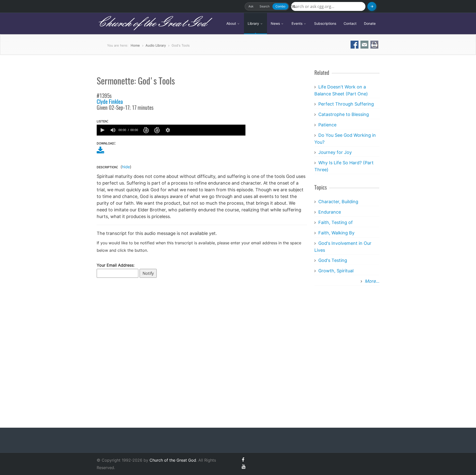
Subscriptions (325, 23)
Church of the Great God (152, 23)
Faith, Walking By (336, 232)
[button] (102, 130)
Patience (327, 124)
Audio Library (156, 45)
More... (372, 281)
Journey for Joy (335, 152)
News (276, 23)
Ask (251, 6)
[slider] (209, 130)
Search (264, 6)
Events (297, 23)
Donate (370, 23)
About (231, 23)
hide (126, 166)
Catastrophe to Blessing (343, 114)
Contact (350, 23)
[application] (171, 130)
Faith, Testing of (335, 222)
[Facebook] (243, 459)
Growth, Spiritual (336, 270)
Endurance (329, 212)
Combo (280, 6)
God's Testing (332, 260)
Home (135, 45)
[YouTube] (243, 466)
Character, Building (338, 201)
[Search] (371, 6)
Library (254, 23)
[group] (113, 130)
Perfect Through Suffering (346, 104)
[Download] (100, 151)
